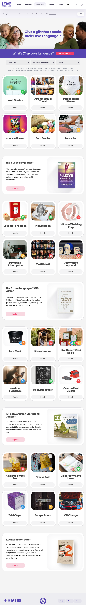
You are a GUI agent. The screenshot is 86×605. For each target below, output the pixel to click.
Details (15, 108)
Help (61, 601)
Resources (40, 4)
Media (70, 601)
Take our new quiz (65, 53)
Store (61, 4)
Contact (78, 601)
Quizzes (28, 4)
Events (51, 4)
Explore (15, 188)
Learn (18, 4)
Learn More (52, 14)
